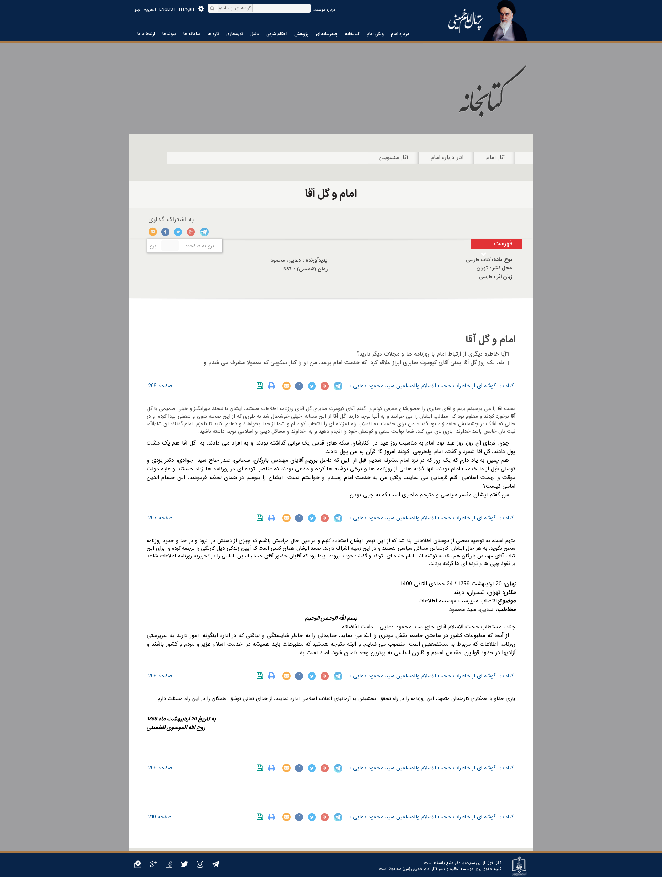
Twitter (178, 232)
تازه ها (213, 34)
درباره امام (400, 34)
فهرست (503, 243)
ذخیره (261, 386)
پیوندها (169, 34)
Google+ (191, 232)
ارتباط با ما (146, 34)
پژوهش (301, 34)
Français (187, 10)
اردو (137, 10)
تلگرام (204, 232)
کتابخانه (352, 34)
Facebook (165, 232)
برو (153, 246)
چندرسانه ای (327, 34)
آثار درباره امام (447, 157)
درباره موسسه (324, 10)
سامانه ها (191, 34)
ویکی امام (375, 34)
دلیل (254, 34)
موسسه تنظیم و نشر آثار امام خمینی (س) (437, 869)
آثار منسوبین (393, 157)
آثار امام (495, 157)
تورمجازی (234, 34)
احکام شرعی (276, 34)
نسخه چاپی (273, 386)
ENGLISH (167, 10)
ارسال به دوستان (153, 232)
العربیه (150, 10)
